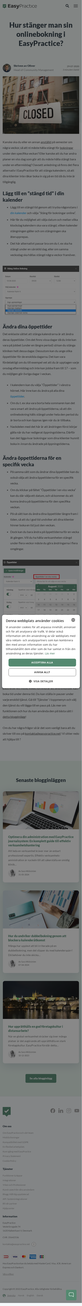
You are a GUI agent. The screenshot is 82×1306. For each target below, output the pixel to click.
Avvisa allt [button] (42, 672)
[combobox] (73, 620)
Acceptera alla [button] (42, 662)
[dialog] (41, 651)
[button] (41, 681)
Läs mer (50, 653)
